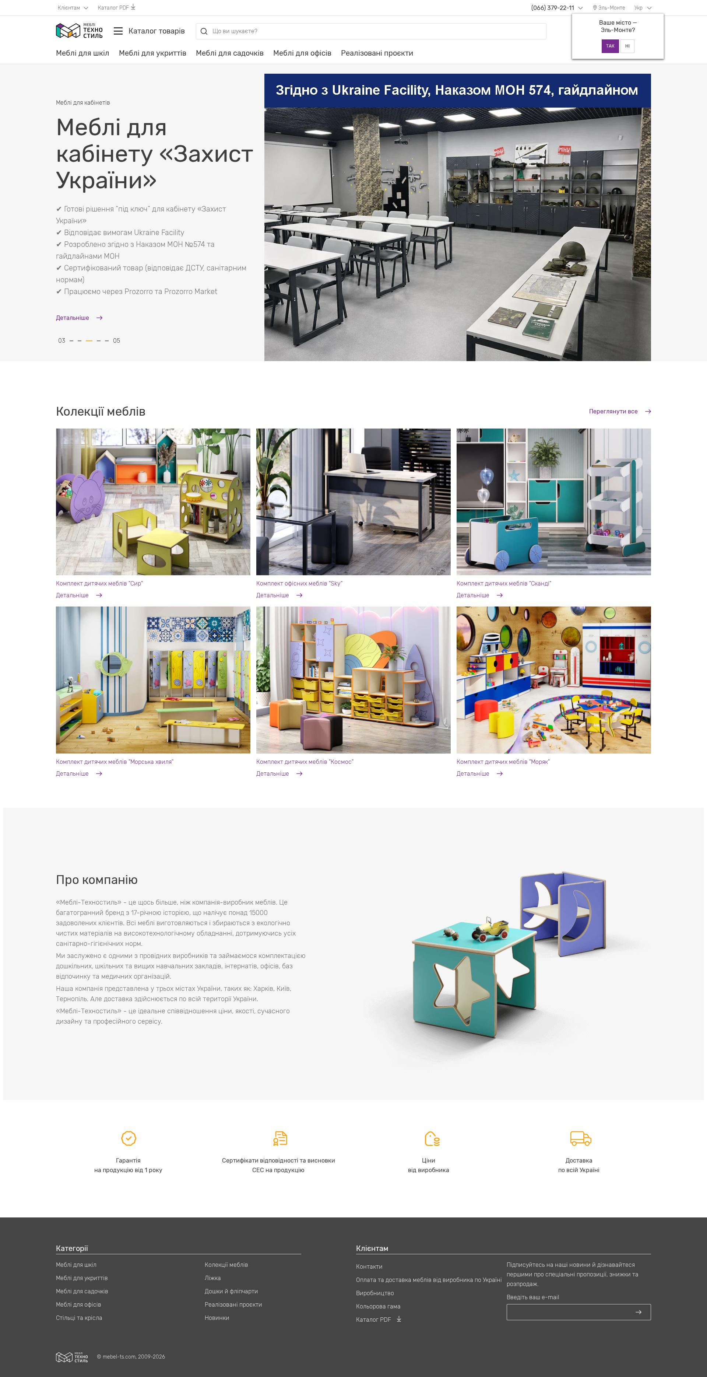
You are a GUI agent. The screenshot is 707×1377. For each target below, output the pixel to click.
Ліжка (213, 1278)
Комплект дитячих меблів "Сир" (99, 583)
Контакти (369, 1266)
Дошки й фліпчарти (231, 1291)
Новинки (217, 1317)
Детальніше (73, 595)
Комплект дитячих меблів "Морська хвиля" (114, 761)
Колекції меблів (226, 1264)
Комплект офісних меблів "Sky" (299, 583)
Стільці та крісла (79, 1317)
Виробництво (375, 1293)
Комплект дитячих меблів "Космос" (305, 761)
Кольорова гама (378, 1306)
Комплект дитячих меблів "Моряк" (503, 761)
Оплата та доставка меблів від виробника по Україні (429, 1279)
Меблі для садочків (230, 53)
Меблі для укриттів (152, 53)
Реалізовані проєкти (377, 53)
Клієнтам (69, 8)
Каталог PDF (113, 8)
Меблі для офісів (302, 53)
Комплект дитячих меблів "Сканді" (504, 583)
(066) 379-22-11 (552, 7)
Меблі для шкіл (82, 53)
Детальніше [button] (73, 250)
